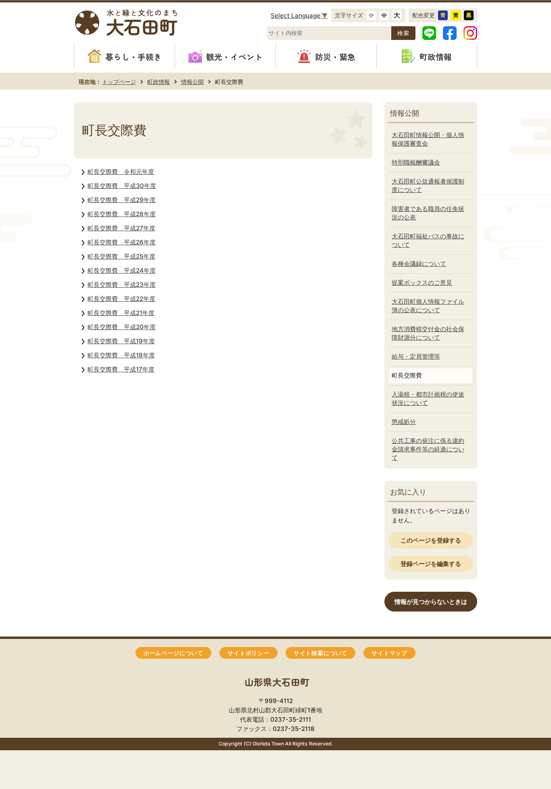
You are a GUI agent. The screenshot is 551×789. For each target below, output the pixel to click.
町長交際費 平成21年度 (121, 313)
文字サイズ (349, 15)
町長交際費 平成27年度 (121, 228)
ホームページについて (173, 653)
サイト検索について (320, 653)
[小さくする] (371, 15)
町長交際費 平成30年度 (122, 186)
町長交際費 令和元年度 (121, 171)
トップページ (119, 81)
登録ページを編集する (431, 564)
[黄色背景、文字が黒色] (456, 15)
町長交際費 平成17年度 (121, 369)
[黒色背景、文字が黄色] (469, 15)
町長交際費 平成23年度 (122, 284)
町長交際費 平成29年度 (122, 200)
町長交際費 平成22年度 (121, 299)
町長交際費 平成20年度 (122, 327)
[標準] (384, 15)
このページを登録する (431, 540)
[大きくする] (397, 15)
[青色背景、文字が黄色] (443, 15)
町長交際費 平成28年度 (122, 214)
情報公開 (192, 81)
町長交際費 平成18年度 (121, 355)
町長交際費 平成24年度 (122, 270)
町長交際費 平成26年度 (122, 242)
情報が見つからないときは (430, 601)
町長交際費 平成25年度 (121, 256)
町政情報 (158, 81)
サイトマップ (389, 653)
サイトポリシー (248, 653)
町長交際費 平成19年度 (121, 341)
